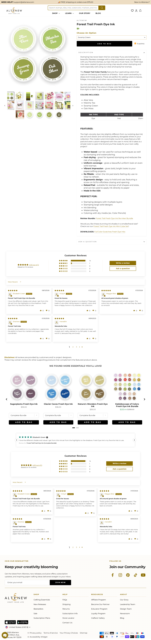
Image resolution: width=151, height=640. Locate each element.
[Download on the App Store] (10, 622)
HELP (65, 594)
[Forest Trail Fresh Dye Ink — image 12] (49, 105)
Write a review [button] (123, 263)
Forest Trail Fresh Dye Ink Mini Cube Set (110, 226)
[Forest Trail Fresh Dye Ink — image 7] (69, 96)
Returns (66, 609)
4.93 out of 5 (34, 265)
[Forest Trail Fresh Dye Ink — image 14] (69, 105)
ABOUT (123, 594)
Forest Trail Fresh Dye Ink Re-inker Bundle (114, 218)
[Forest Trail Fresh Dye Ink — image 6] (59, 96)
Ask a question (87, 241)
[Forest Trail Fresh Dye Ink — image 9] (20, 105)
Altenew (82, 20)
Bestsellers (38, 609)
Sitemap (83, 633)
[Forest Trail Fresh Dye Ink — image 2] (20, 96)
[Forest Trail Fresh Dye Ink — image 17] (39, 114)
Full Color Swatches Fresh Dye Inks (109, 232)
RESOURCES (97, 594)
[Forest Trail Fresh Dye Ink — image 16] (29, 114)
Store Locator (68, 618)
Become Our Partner (100, 604)
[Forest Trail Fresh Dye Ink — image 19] (59, 114)
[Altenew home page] (14, 10)
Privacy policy (36, 633)
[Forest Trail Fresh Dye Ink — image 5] (49, 96)
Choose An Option (86, 33)
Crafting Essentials (42, 600)
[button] (63, 260)
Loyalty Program (98, 613)
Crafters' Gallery (98, 618)
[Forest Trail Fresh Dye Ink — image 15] (20, 114)
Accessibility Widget (39, 637)
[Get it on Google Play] (22, 622)
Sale (35, 613)
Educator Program (99, 609)
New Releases (40, 604)
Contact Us (67, 623)
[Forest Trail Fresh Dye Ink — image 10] (29, 105)
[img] (12, 290)
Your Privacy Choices (69, 633)
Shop (36, 594)
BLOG (98, 13)
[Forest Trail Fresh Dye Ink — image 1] (10, 96)
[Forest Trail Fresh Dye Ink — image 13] (59, 105)
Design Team (126, 609)
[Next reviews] (134, 440)
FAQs (64, 600)
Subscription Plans (42, 618)
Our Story (124, 600)
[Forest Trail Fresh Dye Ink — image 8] (10, 105)
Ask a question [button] (123, 268)
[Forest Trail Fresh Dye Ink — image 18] (49, 114)
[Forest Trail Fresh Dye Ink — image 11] (39, 105)
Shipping (66, 604)
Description (85, 52)
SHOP (55, 13)
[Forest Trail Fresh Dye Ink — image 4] (39, 96)
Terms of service (51, 633)
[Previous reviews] (16, 440)
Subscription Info (70, 613)
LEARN (68, 13)
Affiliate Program (98, 600)
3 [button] (76, 347)
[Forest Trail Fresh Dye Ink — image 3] (29, 96)
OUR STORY (84, 13)
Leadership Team (127, 604)
